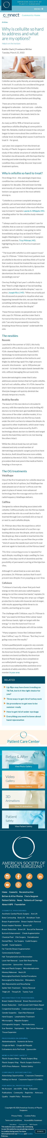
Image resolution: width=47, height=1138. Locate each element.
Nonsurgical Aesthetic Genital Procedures (19, 976)
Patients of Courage (33, 900)
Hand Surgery (7, 1016)
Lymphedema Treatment (25, 1016)
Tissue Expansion (9, 1032)
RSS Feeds (33, 1125)
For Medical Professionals (17, 1085)
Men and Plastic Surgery (12, 968)
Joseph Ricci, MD (16, 292)
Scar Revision (7, 1028)
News (19, 900)
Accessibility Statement (33, 1120)
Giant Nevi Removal (26, 1013)
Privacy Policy (16, 1116)
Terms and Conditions (13, 1120)
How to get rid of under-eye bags (23, 711)
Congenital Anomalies (11, 1009)
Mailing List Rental (9, 1079)
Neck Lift (22, 972)
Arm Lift (34, 914)
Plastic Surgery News (10, 1058)
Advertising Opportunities (13, 1075)
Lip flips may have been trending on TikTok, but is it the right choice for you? (24, 690)
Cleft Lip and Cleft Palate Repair (31, 1005)
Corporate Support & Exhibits (31, 1079)
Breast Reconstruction (32, 1001)
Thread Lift (16, 992)
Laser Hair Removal (9, 960)
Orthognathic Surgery (11, 1024)
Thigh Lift (6, 992)
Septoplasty (19, 1028)
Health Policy (15, 1096)
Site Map (13, 1125)
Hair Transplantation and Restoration (17, 956)
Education (33, 1089)
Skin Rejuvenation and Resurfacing (16, 984)
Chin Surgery (20, 937)
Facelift (5, 945)
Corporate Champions (34, 1075)
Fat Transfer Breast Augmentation (16, 949)
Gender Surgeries (9, 1013)
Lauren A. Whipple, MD (34, 211)
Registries (29, 1092)
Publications (7, 1092)
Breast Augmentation (11, 921)
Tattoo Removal (28, 988)
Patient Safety (8, 900)
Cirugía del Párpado (24, 1045)
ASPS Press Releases (10, 1066)
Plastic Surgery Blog (29, 1058)
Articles (5, 22)
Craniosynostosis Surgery (32, 1009)
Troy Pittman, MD (27, 240)
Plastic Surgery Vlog (10, 1062)
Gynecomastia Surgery (11, 953)
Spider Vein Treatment (11, 988)
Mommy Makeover (9, 972)
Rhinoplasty (30, 980)
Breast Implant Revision (11, 925)
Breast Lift (27, 925)
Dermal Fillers (7, 941)
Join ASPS (18, 1089)
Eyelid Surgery (31, 941)
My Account (7, 1089)
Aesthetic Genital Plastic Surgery (15, 914)
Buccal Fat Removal (35, 929)
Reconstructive (26, 892)
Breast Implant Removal (31, 921)
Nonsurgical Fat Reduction (13, 980)
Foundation (20, 904)
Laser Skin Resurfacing (28, 960)
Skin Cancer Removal (34, 1028)
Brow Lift (21, 929)
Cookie (30, 1134)
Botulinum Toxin (33, 917)
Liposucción (31, 1049)
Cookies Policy (30, 1116)
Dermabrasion (33, 937)
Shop (26, 1089)
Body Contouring (9, 917)
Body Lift (21, 917)
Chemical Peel (7, 937)
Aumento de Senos (25, 1041)
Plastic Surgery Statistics (30, 1062)
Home (4, 892)
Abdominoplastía (9, 1041)
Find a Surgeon (31, 896)
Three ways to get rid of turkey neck (24, 699)
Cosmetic (13, 892)
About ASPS (7, 904)
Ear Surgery (19, 941)
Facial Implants (16, 945)
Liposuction (6, 964)
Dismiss (40, 1131)
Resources (26, 1096)
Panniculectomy (28, 1024)
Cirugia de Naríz (8, 1045)
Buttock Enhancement (11, 933)
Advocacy (39, 1092)
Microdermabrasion (31, 968)
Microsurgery (7, 1020)
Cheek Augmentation (31, 933)
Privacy (21, 1134)
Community (18, 1092)
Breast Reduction (9, 929)
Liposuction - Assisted (22, 964)
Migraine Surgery (21, 1020)
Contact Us (23, 1125)
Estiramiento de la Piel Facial (13, 1049)
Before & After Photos (12, 896)
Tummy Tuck (27, 992)
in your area (14, 672)
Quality (5, 1096)
